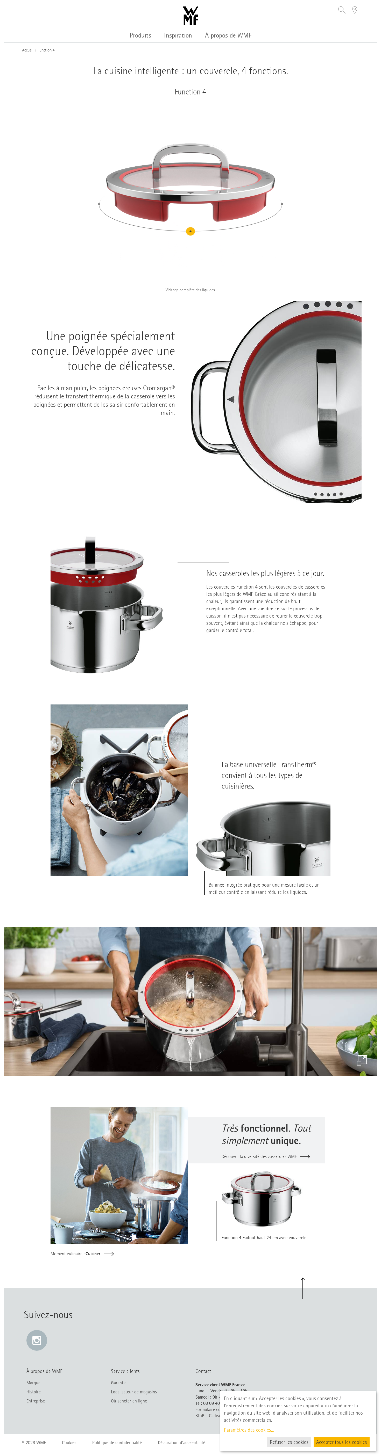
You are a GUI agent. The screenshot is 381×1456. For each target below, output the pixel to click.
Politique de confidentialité (117, 1442)
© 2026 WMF (34, 1442)
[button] (341, 10)
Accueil (27, 50)
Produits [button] (140, 35)
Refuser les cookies (289, 1442)
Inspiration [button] (178, 35)
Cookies (69, 1442)
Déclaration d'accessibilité (181, 1442)
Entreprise (35, 1400)
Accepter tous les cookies (341, 1442)
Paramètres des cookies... (249, 1429)
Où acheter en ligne (129, 1400)
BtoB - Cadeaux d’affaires (219, 1415)
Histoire (33, 1391)
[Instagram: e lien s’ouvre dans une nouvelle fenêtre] (36, 1340)
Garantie (118, 1382)
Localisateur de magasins (134, 1391)
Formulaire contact (212, 1409)
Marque (33, 1382)
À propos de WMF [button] (228, 35)
